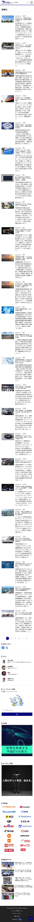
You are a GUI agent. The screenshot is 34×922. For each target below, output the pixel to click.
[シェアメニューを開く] (31, 919)
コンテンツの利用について (17, 910)
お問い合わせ (17, 916)
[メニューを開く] (31, 2)
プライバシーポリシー (17, 913)
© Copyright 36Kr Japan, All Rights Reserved (17, 908)
